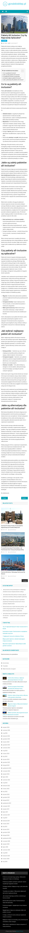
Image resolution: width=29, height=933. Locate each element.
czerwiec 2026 (6, 730)
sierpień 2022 (6, 774)
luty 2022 (5, 791)
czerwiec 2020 (6, 849)
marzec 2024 (6, 742)
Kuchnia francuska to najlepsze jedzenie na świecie (25, 498)
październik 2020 (7, 838)
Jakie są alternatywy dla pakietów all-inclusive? (13, 79)
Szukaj (2, 578)
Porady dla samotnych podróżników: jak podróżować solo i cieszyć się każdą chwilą (12, 548)
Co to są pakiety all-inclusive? (9, 73)
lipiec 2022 (5, 777)
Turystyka (4, 40)
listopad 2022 (6, 765)
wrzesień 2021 (6, 806)
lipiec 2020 (5, 847)
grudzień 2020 (6, 832)
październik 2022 (7, 768)
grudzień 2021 (6, 797)
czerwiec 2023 (6, 747)
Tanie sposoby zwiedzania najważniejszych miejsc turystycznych (5, 498)
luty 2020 (5, 861)
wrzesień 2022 (6, 771)
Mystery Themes (19, 931)
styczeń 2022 (6, 794)
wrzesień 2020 (6, 841)
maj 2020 (5, 852)
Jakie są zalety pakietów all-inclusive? (11, 74)
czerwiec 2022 (6, 779)
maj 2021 (5, 817)
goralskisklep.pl (14, 43)
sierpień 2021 (6, 809)
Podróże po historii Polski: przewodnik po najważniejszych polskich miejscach (12, 526)
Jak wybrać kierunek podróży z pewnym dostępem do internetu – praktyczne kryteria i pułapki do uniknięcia (15, 615)
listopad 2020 (6, 835)
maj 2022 (5, 782)
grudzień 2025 (6, 739)
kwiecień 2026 (6, 736)
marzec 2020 (6, 858)
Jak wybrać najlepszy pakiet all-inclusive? (12, 78)
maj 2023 (5, 750)
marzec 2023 (6, 753)
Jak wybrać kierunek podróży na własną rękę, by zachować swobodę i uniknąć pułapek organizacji (15, 595)
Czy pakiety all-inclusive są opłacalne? (11, 76)
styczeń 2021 (6, 829)
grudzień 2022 (6, 762)
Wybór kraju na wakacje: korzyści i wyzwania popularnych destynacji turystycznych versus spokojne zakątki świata (14, 601)
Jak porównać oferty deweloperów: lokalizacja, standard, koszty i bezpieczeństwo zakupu (14, 590)
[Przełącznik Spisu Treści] (22, 71)
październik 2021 (7, 803)
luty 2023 (5, 756)
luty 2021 (5, 826)
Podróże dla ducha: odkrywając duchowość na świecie (13, 572)
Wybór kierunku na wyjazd (9, 668)
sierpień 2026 (6, 727)
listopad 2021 (6, 800)
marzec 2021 (6, 823)
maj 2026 (5, 733)
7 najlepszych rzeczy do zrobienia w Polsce (13, 636)
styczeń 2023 (6, 759)
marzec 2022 (6, 788)
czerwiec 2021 (6, 814)
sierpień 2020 (6, 844)
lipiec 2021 (5, 812)
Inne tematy (6, 663)
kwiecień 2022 (6, 785)
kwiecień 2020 (6, 855)
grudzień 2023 (6, 744)
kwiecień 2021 (6, 820)
